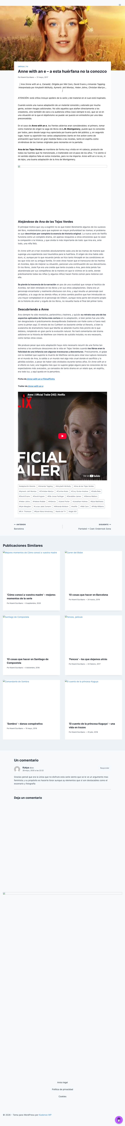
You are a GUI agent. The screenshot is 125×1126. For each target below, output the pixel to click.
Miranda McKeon (61, 506)
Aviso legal (62, 1082)
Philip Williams (98, 506)
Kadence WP (45, 1115)
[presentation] (31, 570)
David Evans (24, 496)
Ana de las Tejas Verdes (84, 486)
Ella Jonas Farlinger (56, 496)
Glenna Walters (90, 496)
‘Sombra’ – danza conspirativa (25, 723)
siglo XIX (73, 511)
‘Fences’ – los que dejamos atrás (88, 659)
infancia (52, 501)
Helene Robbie (39, 501)
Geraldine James (74, 496)
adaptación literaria (27, 486)
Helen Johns (24, 501)
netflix (74, 506)
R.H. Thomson (25, 511)
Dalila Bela (96, 491)
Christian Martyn (46, 491)
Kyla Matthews (97, 501)
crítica (21, 66)
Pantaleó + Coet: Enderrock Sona (94, 527)
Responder (104, 768)
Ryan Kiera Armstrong (43, 511)
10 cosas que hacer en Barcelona (88, 594)
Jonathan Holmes (80, 501)
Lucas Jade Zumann (42, 506)
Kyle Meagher (25, 506)
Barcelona (20, 527)
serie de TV (61, 511)
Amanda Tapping (45, 486)
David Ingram (39, 496)
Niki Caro (84, 506)
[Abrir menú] (120, 5)
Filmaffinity (41, 379)
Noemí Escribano (27, 77)
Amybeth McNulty (63, 486)
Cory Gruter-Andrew (79, 491)
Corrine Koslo (62, 491)
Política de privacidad (62, 1089)
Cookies (62, 1096)
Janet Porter (64, 501)
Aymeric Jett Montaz (27, 491)
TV (27, 66)
